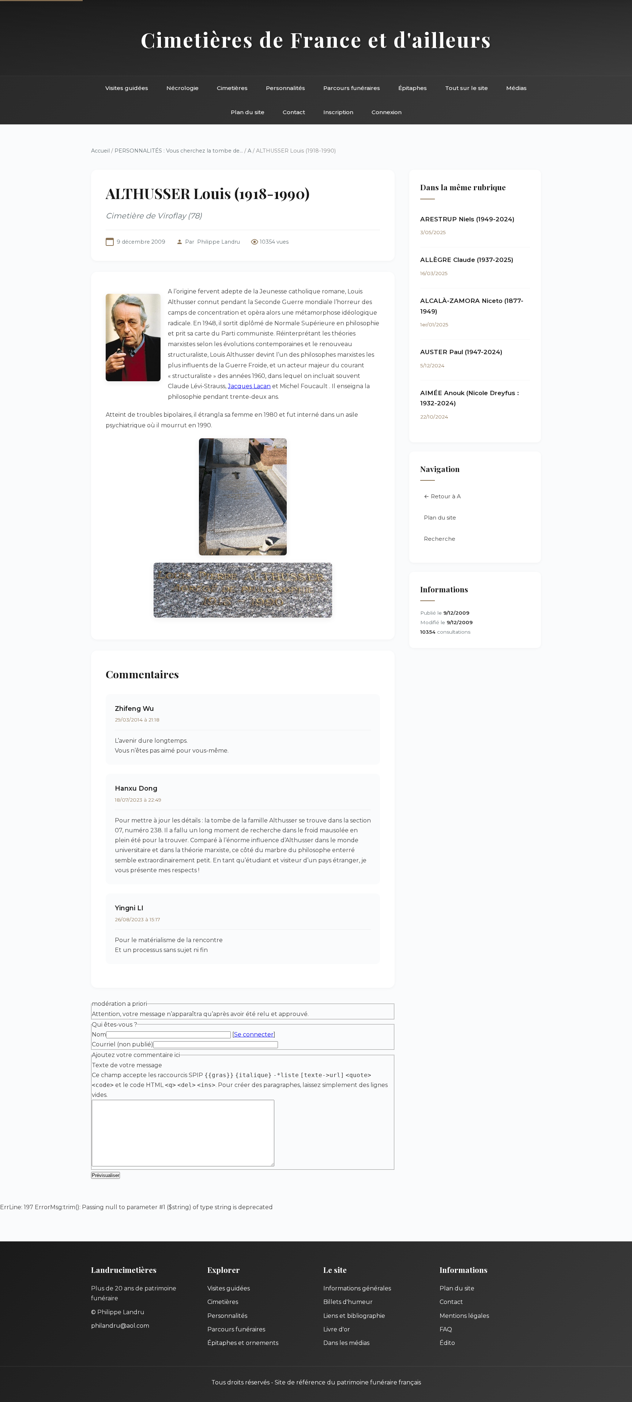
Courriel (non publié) (122, 1044)
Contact (294, 112)
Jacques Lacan (249, 386)
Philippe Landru (218, 242)
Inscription (338, 112)
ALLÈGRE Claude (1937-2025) (467, 259)
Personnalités (285, 88)
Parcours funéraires (351, 88)
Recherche (439, 538)
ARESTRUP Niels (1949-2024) (467, 219)
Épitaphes (412, 88)
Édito (447, 1342)
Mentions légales (464, 1315)
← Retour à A (442, 496)
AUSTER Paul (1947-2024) (461, 352)
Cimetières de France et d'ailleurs (316, 39)
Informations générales (357, 1288)
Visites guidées (126, 88)
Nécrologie (182, 88)
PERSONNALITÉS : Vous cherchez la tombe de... (178, 150)
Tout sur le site (466, 88)
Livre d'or (336, 1329)
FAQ (446, 1329)
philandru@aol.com (120, 1325)
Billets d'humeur (348, 1301)
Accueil (100, 150)
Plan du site (247, 112)
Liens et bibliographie (354, 1315)
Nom (99, 1034)
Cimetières (232, 88)
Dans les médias (346, 1342)
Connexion (387, 112)
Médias (516, 88)
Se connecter (254, 1034)
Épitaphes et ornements (242, 1342)
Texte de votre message (127, 1065)
